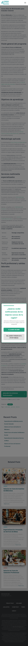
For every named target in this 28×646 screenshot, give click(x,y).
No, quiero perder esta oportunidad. (14, 337)
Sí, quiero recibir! (14, 329)
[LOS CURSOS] (5, 3)
